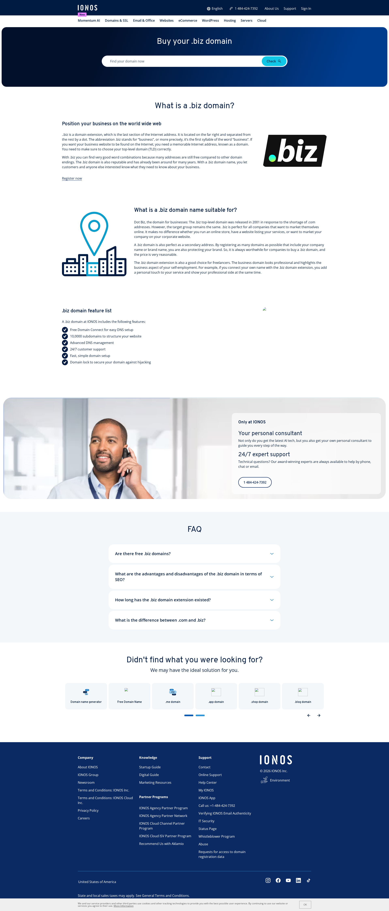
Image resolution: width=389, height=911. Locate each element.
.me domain (173, 702)
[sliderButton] (188, 715)
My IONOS (206, 790)
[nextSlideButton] (319, 715)
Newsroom (86, 782)
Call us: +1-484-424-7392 (217, 805)
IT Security (206, 821)
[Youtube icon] (288, 882)
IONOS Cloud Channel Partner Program (162, 826)
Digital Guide (149, 775)
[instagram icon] (268, 882)
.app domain (216, 702)
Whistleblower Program (217, 836)
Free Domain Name (129, 702)
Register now (72, 178)
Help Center (208, 782)
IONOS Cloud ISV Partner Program (165, 836)
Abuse (203, 844)
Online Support (210, 775)
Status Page (208, 828)
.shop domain (259, 702)
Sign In (306, 8)
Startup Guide (150, 767)
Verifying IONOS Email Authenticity (225, 813)
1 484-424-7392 (246, 8)
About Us (272, 8)
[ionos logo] (87, 8)
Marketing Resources (155, 782)
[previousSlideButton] (309, 715)
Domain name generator (86, 702)
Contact (205, 767)
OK (305, 904)
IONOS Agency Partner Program (163, 808)
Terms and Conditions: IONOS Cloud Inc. (105, 800)
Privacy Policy (88, 810)
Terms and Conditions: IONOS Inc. (103, 790)
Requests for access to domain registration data (222, 854)
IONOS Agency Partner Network (163, 816)
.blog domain (303, 702)
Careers (84, 818)
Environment (280, 780)
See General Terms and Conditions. (163, 895)
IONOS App (207, 798)
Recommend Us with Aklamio (161, 843)
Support (290, 8)
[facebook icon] (278, 882)
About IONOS (88, 767)
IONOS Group (88, 775)
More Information (124, 906)
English (217, 8)
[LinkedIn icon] (298, 882)
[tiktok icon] (308, 882)
